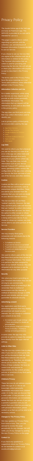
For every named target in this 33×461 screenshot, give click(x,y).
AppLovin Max (10, 139)
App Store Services (11, 128)
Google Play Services (12, 130)
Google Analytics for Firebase (14, 132)
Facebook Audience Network (14, 137)
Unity (7, 134)
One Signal (8, 141)
